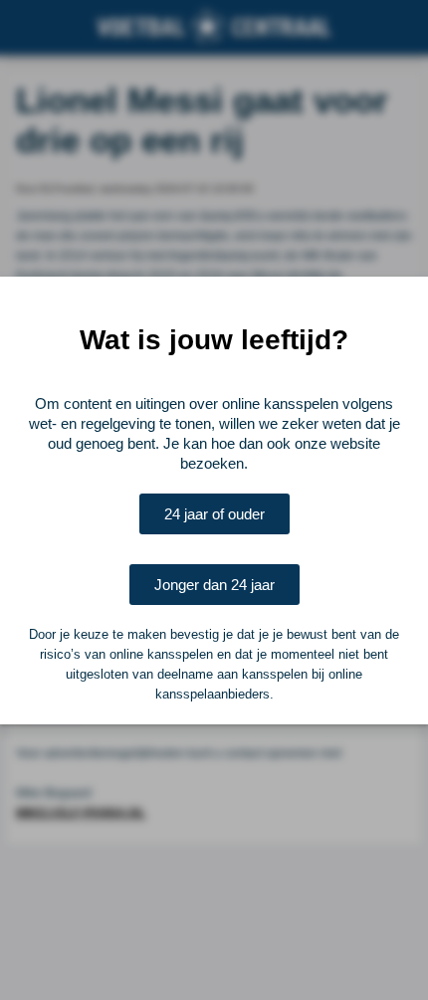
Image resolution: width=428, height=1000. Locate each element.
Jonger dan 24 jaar (214, 584)
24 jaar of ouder (214, 513)
